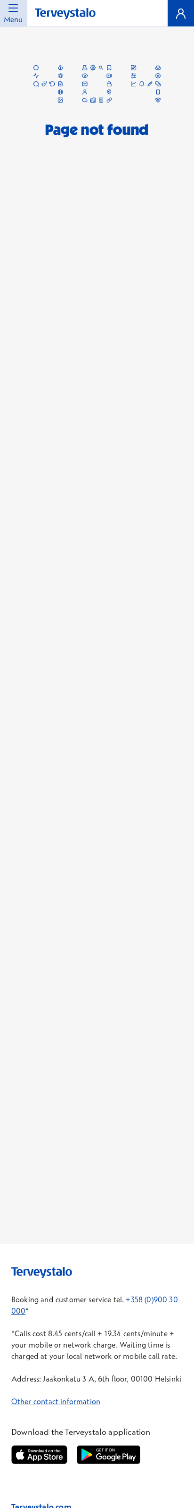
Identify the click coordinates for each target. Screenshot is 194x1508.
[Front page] (65, 14)
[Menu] (181, 13)
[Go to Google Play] (108, 1454)
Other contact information (55, 1401)
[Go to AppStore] (39, 1454)
